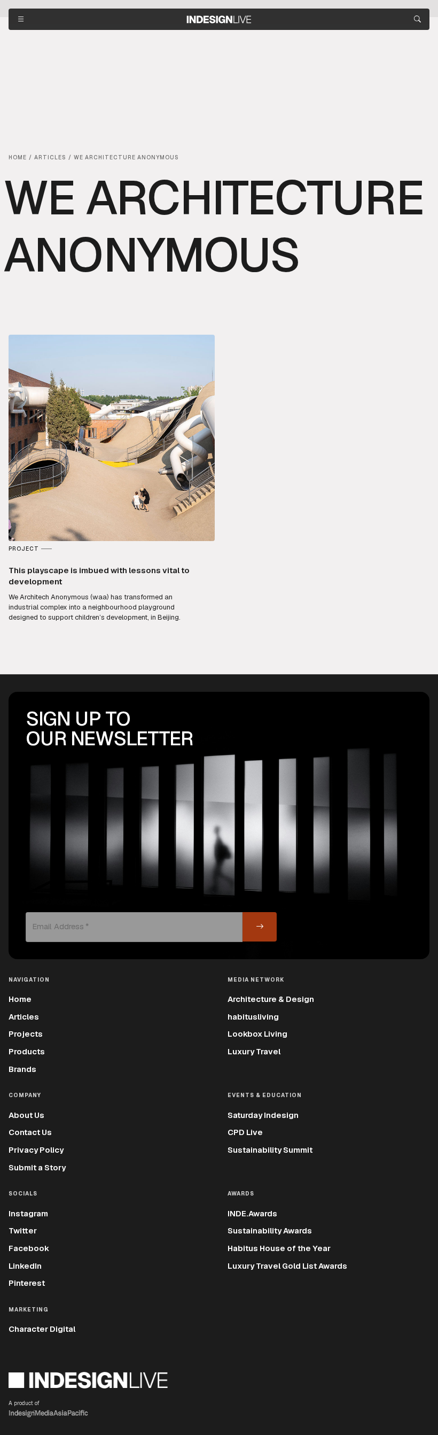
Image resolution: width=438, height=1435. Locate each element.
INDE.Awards (252, 1213)
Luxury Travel (254, 1051)
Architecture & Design (271, 999)
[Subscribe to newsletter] (260, 927)
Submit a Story (37, 1167)
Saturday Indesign (263, 1115)
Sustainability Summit (270, 1150)
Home (20, 999)
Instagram (28, 1213)
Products (27, 1051)
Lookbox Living (257, 1034)
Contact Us (30, 1132)
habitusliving (253, 1017)
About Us (26, 1115)
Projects (26, 1034)
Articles (24, 1017)
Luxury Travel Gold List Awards (287, 1266)
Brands (22, 1069)
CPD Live (245, 1132)
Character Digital (42, 1329)
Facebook (29, 1248)
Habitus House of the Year (279, 1248)
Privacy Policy (36, 1150)
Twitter (23, 1230)
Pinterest (27, 1283)
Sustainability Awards (270, 1230)
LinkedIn (25, 1266)
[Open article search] (417, 19)
